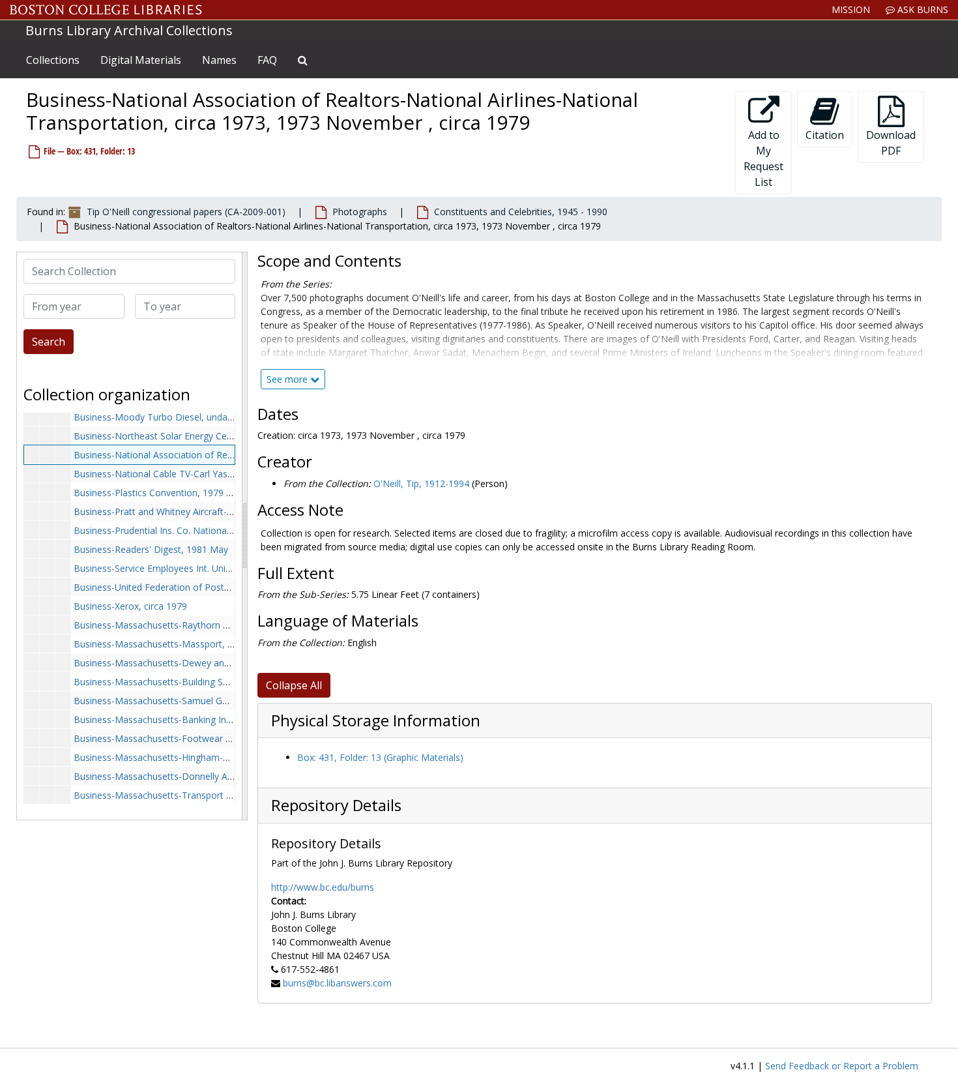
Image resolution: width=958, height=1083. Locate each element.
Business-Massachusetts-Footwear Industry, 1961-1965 (192, 738)
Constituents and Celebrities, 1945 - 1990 (520, 211)
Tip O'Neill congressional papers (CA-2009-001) (186, 211)
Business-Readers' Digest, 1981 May (151, 549)
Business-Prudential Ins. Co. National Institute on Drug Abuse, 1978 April (226, 530)
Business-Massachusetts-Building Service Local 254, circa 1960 (207, 681)
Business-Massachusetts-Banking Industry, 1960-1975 (188, 719)
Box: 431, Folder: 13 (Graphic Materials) (380, 757)
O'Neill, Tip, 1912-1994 (421, 483)
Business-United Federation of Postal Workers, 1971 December (208, 587)
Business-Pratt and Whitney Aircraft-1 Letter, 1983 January (197, 511)
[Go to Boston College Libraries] (106, 10)
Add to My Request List (763, 158)
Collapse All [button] (294, 685)
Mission (851, 9)
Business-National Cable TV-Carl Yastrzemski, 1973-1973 (193, 473)
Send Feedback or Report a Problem (841, 1066)
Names (219, 60)
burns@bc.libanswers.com (337, 983)
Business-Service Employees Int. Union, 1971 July (177, 568)
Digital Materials (140, 60)
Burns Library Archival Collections (129, 30)
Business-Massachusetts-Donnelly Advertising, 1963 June (194, 776)
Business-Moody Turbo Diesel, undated (157, 417)
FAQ (267, 60)
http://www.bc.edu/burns (322, 887)
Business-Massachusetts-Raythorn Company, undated (188, 625)
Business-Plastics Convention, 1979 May (159, 492)
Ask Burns (921, 9)
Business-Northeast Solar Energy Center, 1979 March (186, 436)
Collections (53, 60)
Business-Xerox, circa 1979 (130, 606)
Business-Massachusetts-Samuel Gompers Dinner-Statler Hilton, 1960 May (232, 700)
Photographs (359, 211)
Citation (825, 135)
